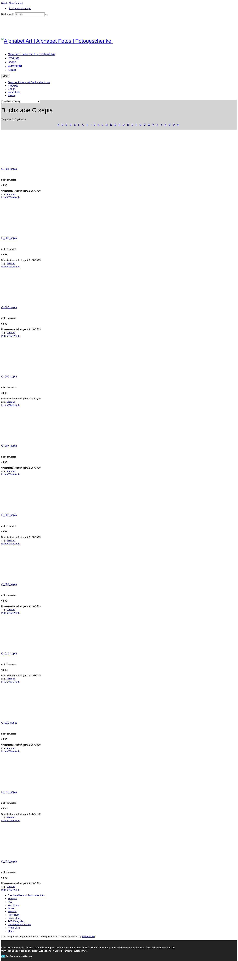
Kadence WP (88, 936)
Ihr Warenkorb (20, 8)
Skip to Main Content (12, 3)
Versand (11, 194)
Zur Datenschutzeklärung (19, 956)
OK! (3, 956)
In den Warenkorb (10, 197)
